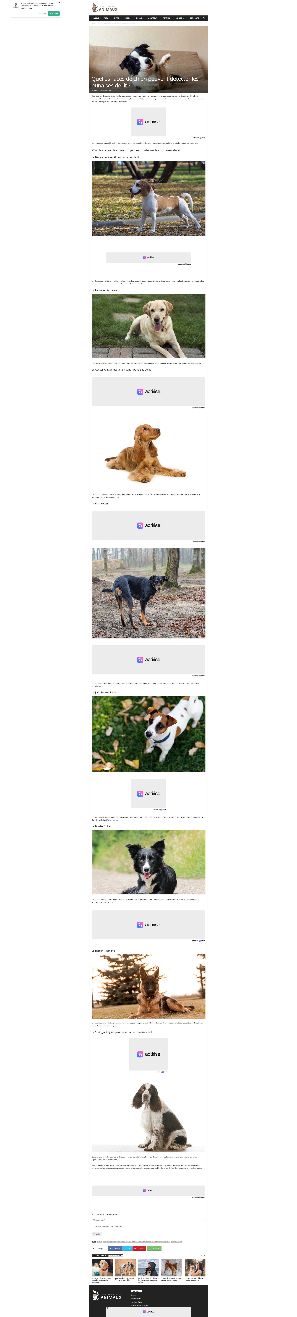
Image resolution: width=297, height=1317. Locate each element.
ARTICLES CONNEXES (100, 1255)
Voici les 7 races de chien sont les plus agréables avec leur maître (148, 1280)
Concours (194, 18)
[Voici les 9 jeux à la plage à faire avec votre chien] (125, 1267)
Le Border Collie (98, 899)
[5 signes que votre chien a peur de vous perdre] (195, 1267)
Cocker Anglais (138, 1241)
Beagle (100, 1241)
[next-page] (204, 1255)
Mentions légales (136, 1302)
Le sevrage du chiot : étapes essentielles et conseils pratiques (101, 1280)
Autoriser (54, 13)
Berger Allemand (117, 1241)
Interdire (42, 13)
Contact (133, 1295)
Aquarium (153, 18)
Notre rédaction (136, 1299)
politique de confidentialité (112, 1226)
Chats (116, 18)
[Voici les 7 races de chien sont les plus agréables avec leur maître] (148, 1267)
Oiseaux (139, 18)
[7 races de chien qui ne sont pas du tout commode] (171, 1267)
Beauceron (106, 1241)
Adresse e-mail (99, 1220)
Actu (106, 18)
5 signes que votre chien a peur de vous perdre (194, 1279)
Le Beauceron (97, 683)
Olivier (96, 90)
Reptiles (166, 18)
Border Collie (128, 1241)
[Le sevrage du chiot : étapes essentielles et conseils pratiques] (102, 1267)
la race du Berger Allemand (112, 1023)
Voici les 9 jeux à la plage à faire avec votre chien (124, 1279)
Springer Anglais (177, 1241)
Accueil (97, 18)
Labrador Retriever (164, 1241)
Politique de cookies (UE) (139, 1305)
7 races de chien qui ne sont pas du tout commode (171, 1279)
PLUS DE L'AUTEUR (115, 1255)
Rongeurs (180, 18)
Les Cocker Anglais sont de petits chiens (106, 494)
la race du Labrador (109, 363)
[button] (204, 18)
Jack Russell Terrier (150, 1241)
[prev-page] (201, 1255)
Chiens (127, 18)
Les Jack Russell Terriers (101, 817)
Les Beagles (96, 281)
